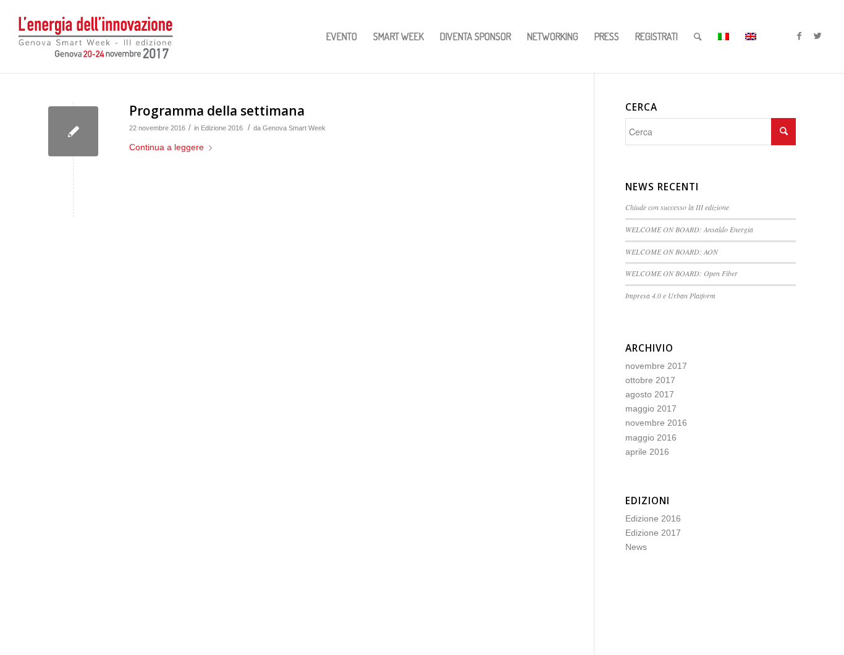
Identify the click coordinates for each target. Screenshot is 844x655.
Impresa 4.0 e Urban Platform (670, 295)
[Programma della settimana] (73, 131)
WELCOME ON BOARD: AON (671, 251)
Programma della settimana (217, 110)
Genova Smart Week (294, 128)
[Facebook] (799, 36)
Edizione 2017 (653, 533)
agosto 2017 (649, 394)
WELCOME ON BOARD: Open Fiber (681, 273)
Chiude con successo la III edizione (678, 207)
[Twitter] (818, 36)
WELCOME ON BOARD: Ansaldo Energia (689, 229)
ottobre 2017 (650, 380)
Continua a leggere (166, 147)
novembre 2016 (656, 423)
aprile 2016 (647, 452)
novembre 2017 (656, 366)
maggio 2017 (651, 408)
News (636, 547)
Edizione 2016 (222, 128)
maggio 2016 (651, 437)
